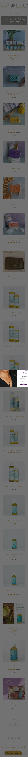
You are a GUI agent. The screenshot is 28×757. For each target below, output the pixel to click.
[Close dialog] (27, 370)
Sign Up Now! (23, 384)
